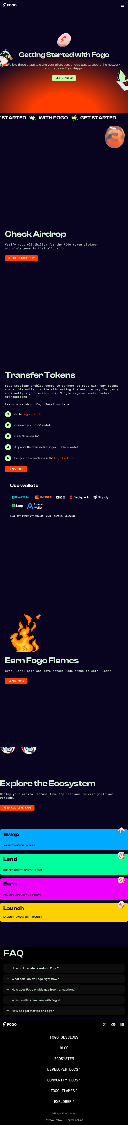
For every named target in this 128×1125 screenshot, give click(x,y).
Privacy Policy (53, 1120)
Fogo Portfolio (32, 414)
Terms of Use (74, 1120)
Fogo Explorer (64, 458)
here (65, 404)
